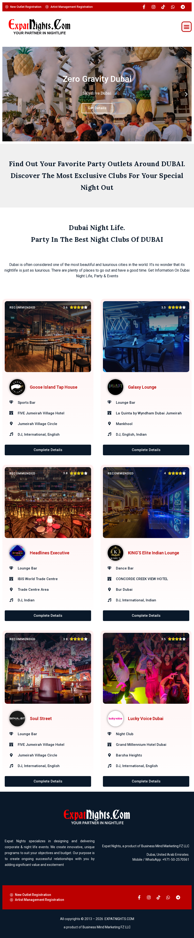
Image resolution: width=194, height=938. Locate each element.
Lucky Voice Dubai (145, 718)
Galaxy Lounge (142, 387)
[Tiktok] (163, 7)
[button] (186, 27)
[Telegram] (182, 7)
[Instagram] (153, 7)
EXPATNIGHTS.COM (119, 919)
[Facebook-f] (144, 7)
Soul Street (41, 718)
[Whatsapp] (173, 7)
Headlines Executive (49, 552)
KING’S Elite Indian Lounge (153, 552)
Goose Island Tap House (53, 387)
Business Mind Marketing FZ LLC (165, 846)
